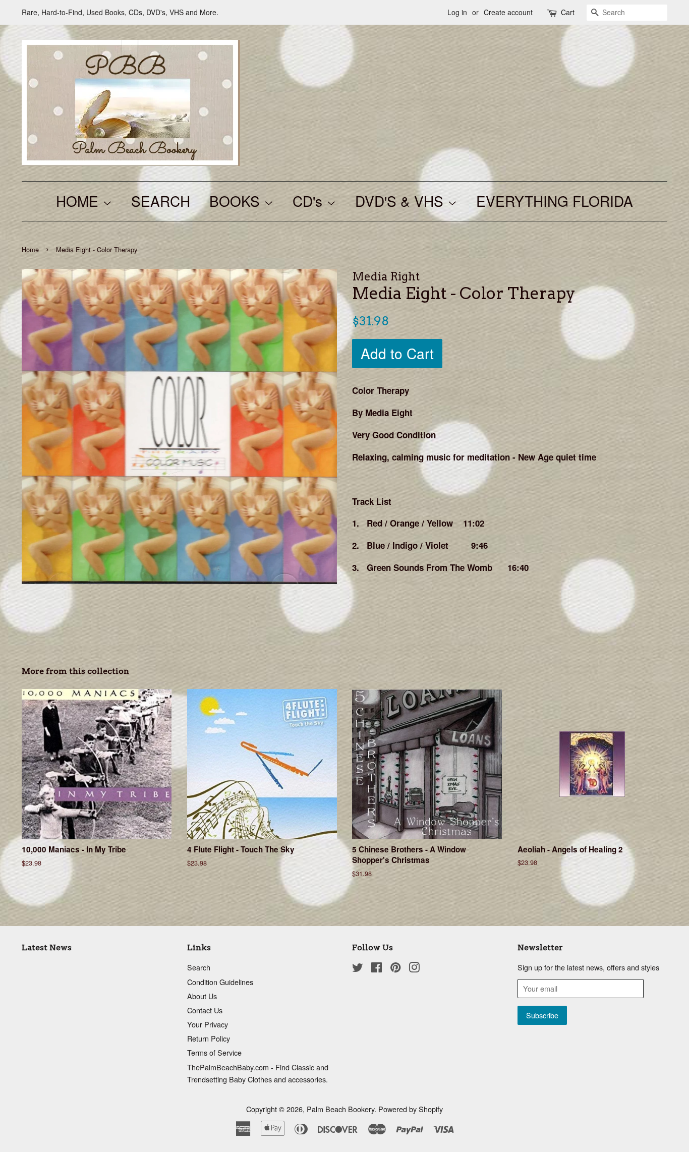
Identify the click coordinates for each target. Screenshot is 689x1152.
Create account (508, 12)
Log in (457, 12)
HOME (79, 201)
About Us (202, 996)
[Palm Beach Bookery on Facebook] (376, 968)
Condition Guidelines (220, 981)
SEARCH (160, 201)
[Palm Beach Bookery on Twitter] (357, 968)
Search (198, 967)
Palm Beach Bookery (340, 1109)
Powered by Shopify (410, 1109)
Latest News (47, 947)
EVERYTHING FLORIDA (554, 201)
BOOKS (236, 201)
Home (30, 249)
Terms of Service (214, 1052)
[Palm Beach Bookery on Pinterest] (395, 968)
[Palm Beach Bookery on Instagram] (414, 968)
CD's (309, 201)
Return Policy (208, 1038)
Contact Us (204, 1010)
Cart (568, 12)
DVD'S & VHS (401, 201)
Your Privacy (207, 1024)
